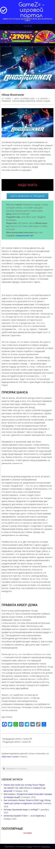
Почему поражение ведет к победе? (21, 809)
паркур (39, 101)
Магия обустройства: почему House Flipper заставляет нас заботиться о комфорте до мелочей (25, 787)
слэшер (46, 101)
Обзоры (44, 98)
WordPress (46, 846)
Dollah (29, 846)
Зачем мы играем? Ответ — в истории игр (24, 815)
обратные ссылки (10, 756)
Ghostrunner (18, 101)
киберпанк (30, 101)
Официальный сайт (24, 235)
